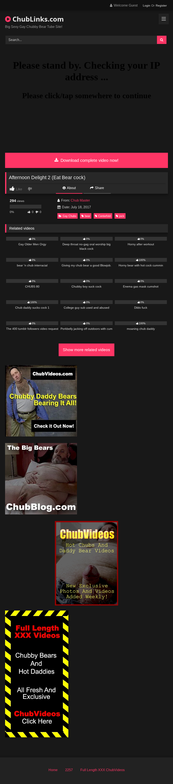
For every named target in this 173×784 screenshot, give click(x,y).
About (71, 188)
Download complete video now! (89, 160)
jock (121, 216)
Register (161, 5)
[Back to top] (160, 771)
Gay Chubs (69, 216)
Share (99, 188)
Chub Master (80, 200)
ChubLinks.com (37, 18)
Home (53, 770)
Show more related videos (86, 350)
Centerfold (104, 216)
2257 (69, 770)
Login (146, 5)
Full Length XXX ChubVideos (102, 770)
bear (87, 216)
